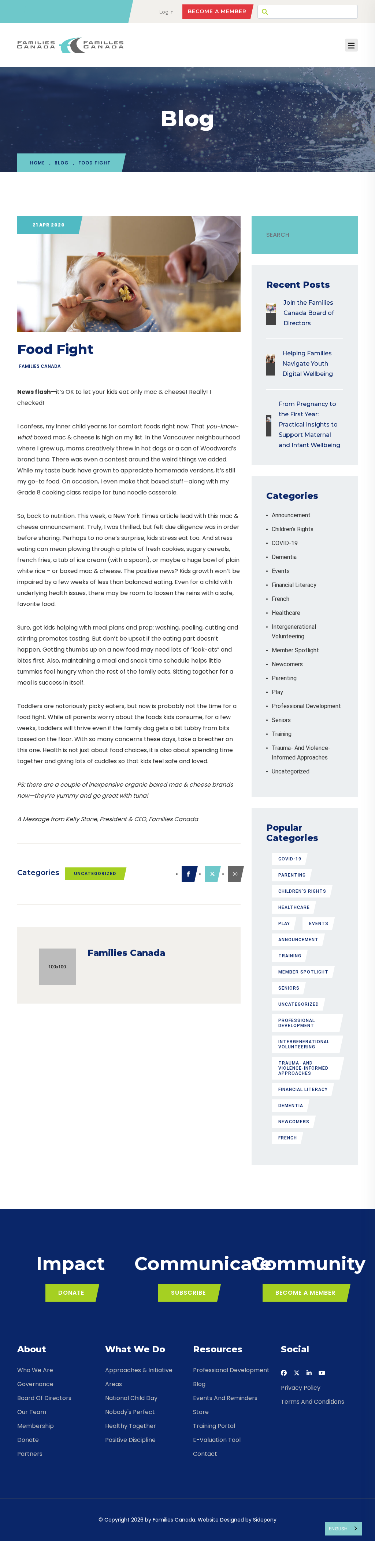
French (280, 598)
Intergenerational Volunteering (304, 1044)
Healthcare (286, 612)
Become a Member (217, 11)
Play (277, 692)
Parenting (284, 678)
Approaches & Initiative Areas (138, 1377)
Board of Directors (44, 1398)
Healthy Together (130, 1426)
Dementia (284, 557)
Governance (35, 1384)
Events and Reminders (225, 1398)
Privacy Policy (300, 1388)
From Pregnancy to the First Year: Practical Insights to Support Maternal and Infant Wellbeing (309, 424)
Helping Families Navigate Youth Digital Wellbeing (307, 363)
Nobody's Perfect (130, 1412)
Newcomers (287, 664)
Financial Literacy (294, 584)
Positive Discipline (130, 1440)
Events (281, 571)
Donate (71, 1292)
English (338, 1528)
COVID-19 (285, 543)
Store (201, 1412)
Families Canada (40, 366)
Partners (29, 1454)
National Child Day (131, 1398)
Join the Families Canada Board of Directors (308, 313)
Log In (166, 12)
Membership (35, 1426)
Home (37, 163)
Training (282, 733)
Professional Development (306, 706)
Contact (205, 1454)
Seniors (281, 720)
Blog (62, 163)
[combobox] (343, 1528)
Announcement (291, 515)
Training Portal (214, 1426)
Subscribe (188, 1292)
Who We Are (35, 1370)
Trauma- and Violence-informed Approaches (303, 1068)
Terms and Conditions (312, 1401)
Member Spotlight (295, 650)
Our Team (31, 1412)
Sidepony (264, 1519)
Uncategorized (95, 873)
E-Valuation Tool (217, 1440)
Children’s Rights (292, 529)
